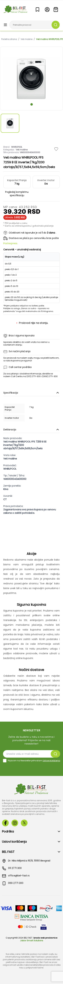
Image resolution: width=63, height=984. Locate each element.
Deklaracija (9, 429)
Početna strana (9, 39)
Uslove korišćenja (51, 760)
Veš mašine (26, 39)
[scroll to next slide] (31, 104)
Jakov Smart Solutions (31, 940)
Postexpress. (10, 243)
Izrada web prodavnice (45, 937)
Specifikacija (10, 392)
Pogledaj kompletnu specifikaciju (17, 193)
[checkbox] (4, 760)
